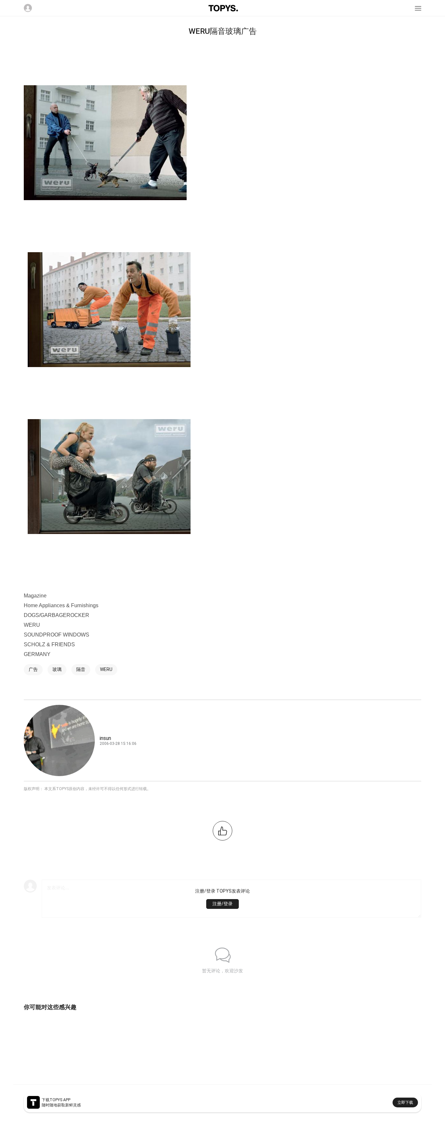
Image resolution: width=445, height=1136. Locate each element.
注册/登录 (222, 903)
